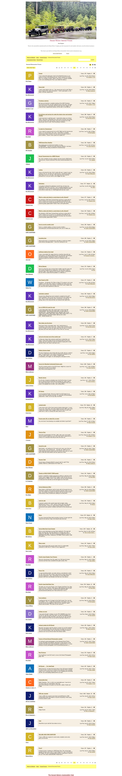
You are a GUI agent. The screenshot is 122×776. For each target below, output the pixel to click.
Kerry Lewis (92, 547)
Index (37, 57)
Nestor (93, 408)
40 (68, 67)
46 (87, 67)
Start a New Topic (31, 67)
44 (80, 67)
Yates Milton (92, 560)
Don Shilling (92, 354)
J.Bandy (93, 160)
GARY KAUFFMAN (90, 228)
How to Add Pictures (57, 53)
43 (77, 67)
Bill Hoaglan (92, 132)
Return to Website (31, 57)
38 (61, 67)
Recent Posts (40, 59)
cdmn (93, 187)
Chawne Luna (92, 201)
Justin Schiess (91, 381)
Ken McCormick (91, 118)
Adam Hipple (92, 670)
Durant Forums (43, 57)
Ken (94, 270)
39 (64, 67)
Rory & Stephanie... (90, 711)
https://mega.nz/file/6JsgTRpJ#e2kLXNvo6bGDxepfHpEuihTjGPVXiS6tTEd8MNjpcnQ (61, 1)
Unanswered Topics (31, 59)
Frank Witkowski (91, 173)
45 (83, 67)
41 (71, 67)
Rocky (67, 53)
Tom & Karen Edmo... (90, 532)
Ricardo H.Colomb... (90, 255)
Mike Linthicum (91, 91)
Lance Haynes (91, 146)
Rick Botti (92, 477)
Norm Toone (92, 519)
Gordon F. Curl (91, 77)
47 (90, 67)
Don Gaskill (92, 615)
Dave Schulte (92, 422)
